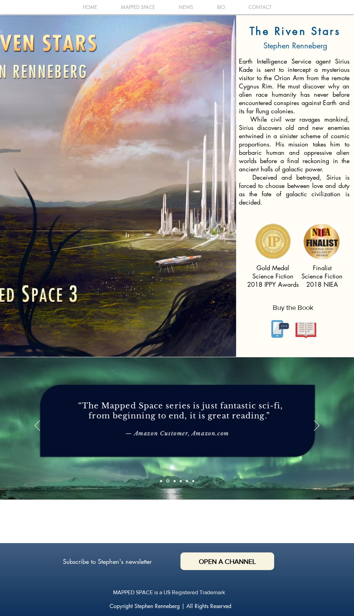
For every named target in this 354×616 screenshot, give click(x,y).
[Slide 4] (187, 481)
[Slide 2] (167, 481)
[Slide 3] (175, 481)
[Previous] (37, 426)
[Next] (316, 426)
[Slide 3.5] (181, 481)
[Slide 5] (193, 481)
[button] (278, 328)
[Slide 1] (161, 481)
